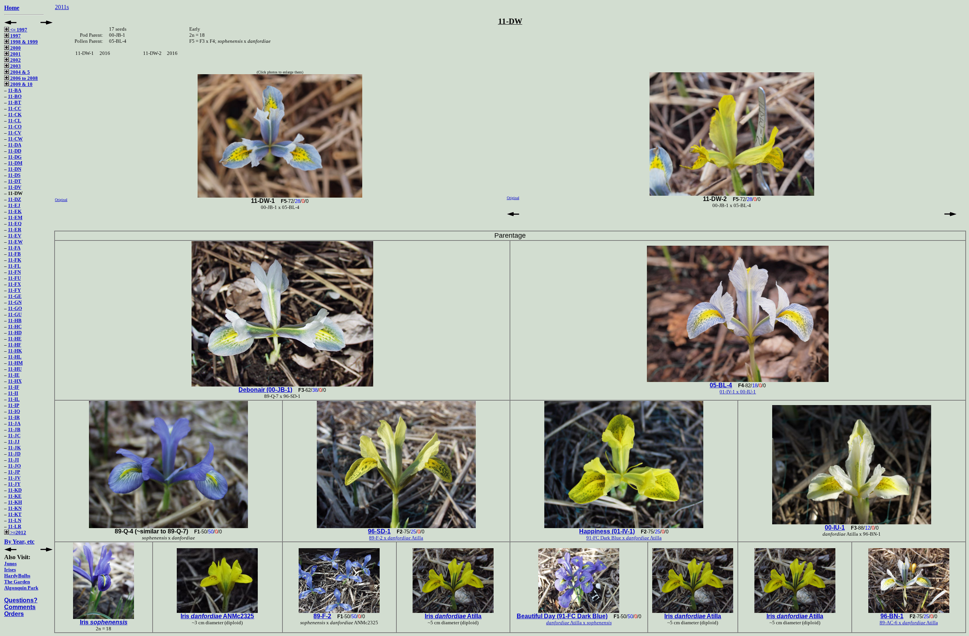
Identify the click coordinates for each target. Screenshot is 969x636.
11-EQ (15, 223)
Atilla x (579, 622)
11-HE (15, 338)
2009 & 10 (21, 84)
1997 (15, 36)
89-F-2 (322, 616)
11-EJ (14, 205)
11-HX (15, 381)
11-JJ (14, 441)
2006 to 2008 (23, 78)
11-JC (14, 435)
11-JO (14, 466)
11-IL (14, 399)
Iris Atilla (453, 616)
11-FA (14, 248)
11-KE (15, 496)
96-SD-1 (379, 531)
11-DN (14, 169)
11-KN (15, 508)
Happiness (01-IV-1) (607, 531)
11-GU (15, 314)
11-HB (15, 320)
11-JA (14, 423)
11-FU (14, 278)
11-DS (14, 175)
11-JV (14, 478)
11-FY (14, 290)
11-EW (15, 242)
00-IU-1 (835, 527)
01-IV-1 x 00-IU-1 (738, 391)
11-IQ (14, 411)
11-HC (15, 326)
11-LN (14, 520)
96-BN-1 (892, 616)
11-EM (15, 217)
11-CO (15, 126)
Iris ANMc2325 (217, 616)
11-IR (14, 417)
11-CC (14, 108)
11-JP (14, 472)
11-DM (15, 163)
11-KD (15, 490)
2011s (62, 7)
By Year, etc (19, 541)
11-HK (15, 351)
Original (61, 200)
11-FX (14, 284)
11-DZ (14, 199)
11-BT (14, 102)
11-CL (14, 120)
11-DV (14, 187)
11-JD (14, 454)
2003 (15, 66)
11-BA (14, 90)
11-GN (15, 302)
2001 (15, 54)
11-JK (14, 447)
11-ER (14, 229)
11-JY (14, 484)
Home (11, 8)
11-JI (13, 460)
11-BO (15, 96)
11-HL (15, 357)
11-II (13, 393)
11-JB (14, 429)
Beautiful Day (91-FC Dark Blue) (562, 616)
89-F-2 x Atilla (396, 538)
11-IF (13, 387)
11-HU (15, 369)
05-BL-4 (721, 385)
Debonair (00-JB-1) (265, 390)
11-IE (14, 375)
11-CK (15, 114)
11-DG (15, 157)
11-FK (14, 260)
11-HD (15, 332)
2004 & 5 (19, 72)
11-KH (15, 502)
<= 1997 (18, 30)
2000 (15, 48)
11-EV (14, 235)
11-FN (14, 272)
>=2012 (17, 532)
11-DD (14, 151)
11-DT (14, 181)
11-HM (15, 363)
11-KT (15, 514)
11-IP (13, 405)
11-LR (14, 526)
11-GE (15, 296)
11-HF (14, 345)
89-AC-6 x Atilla (909, 622)
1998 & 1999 (23, 42)
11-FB (14, 254)
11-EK (15, 211)
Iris (104, 622)
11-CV (14, 133)
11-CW (15, 139)
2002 (15, 60)
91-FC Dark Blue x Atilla (624, 538)
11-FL (14, 266)
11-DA (14, 145)
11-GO (15, 308)
